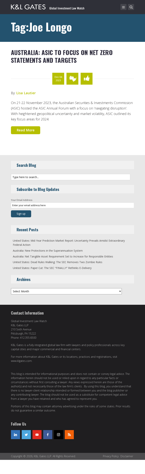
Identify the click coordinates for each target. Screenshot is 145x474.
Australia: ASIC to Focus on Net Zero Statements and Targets (62, 56)
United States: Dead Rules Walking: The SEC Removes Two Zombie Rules (57, 262)
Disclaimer (126, 456)
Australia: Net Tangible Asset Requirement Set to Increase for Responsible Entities (63, 256)
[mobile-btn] (123, 7)
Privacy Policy (111, 456)
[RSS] (69, 434)
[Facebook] (47, 434)
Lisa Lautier (26, 93)
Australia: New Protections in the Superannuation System (48, 250)
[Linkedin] (15, 434)
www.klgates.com (21, 361)
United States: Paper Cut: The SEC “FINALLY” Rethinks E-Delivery (52, 268)
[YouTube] (37, 434)
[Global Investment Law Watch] (51, 6)
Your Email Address (21, 200)
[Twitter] (26, 434)
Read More (26, 130)
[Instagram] (58, 434)
